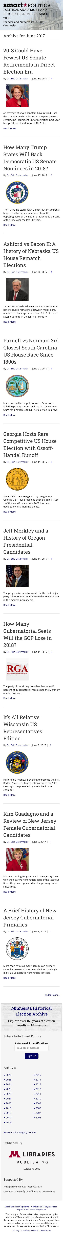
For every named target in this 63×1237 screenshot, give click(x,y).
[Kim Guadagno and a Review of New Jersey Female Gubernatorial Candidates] (16, 858)
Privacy (15, 1230)
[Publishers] (31, 1157)
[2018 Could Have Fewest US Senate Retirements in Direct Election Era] (16, 95)
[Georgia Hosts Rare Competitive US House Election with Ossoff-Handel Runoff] (16, 478)
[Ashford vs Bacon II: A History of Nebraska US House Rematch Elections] (16, 289)
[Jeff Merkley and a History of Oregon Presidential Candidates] (16, 575)
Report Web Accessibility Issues (31, 1209)
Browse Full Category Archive (20, 1132)
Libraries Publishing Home (17, 1206)
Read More (9, 128)
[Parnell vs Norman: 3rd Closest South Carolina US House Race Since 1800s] (16, 385)
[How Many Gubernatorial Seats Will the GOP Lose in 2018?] (16, 669)
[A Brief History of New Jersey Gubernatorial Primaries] (16, 948)
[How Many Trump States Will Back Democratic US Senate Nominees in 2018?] (16, 192)
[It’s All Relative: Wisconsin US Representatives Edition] (16, 762)
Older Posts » (52, 995)
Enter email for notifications (31, 1043)
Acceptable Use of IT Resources (36, 1230)
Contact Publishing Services (44, 1206)
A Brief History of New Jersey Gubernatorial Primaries (30, 917)
